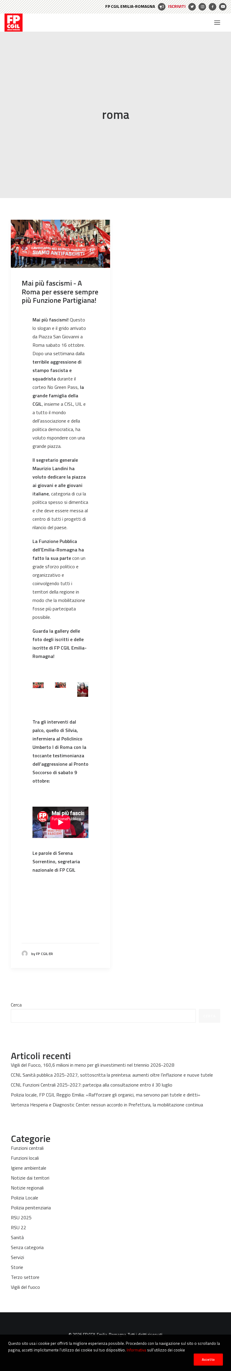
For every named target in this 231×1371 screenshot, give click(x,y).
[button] (217, 23)
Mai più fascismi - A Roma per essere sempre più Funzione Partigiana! (60, 292)
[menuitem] (145, 7)
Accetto (208, 1359)
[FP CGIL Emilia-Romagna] (14, 23)
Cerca (16, 1004)
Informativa (136, 1350)
